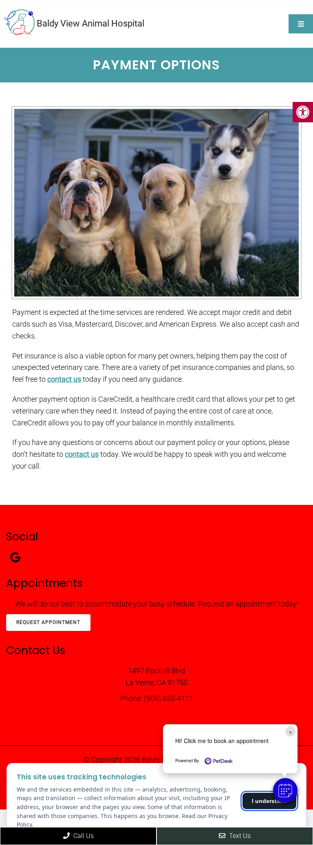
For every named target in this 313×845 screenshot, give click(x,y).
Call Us (83, 836)
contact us (64, 379)
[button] (285, 790)
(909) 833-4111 (168, 698)
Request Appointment (48, 622)
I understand (269, 801)
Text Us (239, 836)
